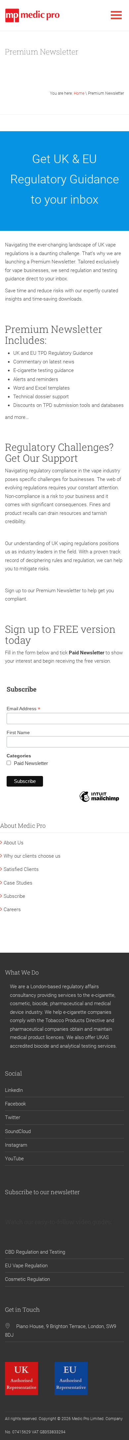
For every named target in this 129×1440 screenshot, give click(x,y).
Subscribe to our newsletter (42, 1192)
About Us (13, 843)
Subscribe (14, 896)
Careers (12, 909)
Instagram (16, 1145)
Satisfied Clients (21, 869)
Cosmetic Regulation (27, 1279)
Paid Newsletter (31, 763)
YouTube (14, 1159)
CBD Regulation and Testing (35, 1252)
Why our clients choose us (32, 856)
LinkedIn (14, 1090)
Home (79, 93)
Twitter (12, 1117)
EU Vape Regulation (26, 1266)
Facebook (15, 1104)
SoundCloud (18, 1131)
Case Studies (18, 883)
